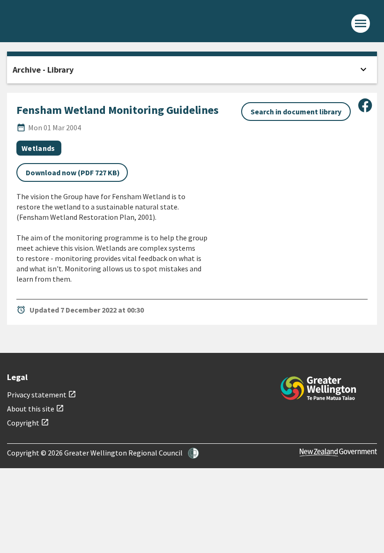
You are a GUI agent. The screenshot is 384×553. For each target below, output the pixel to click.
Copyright (28, 422)
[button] (193, 453)
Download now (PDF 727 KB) (73, 172)
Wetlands (38, 148)
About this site (35, 408)
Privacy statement (41, 394)
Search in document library (296, 111)
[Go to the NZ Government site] (338, 452)
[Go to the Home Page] (318, 388)
